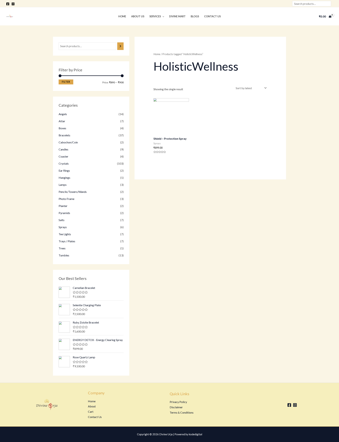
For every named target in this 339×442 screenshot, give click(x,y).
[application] (162, 16)
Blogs (195, 16)
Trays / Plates (67, 241)
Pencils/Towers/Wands (73, 191)
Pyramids (64, 213)
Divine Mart (177, 16)
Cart (90, 411)
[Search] (120, 46)
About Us (137, 16)
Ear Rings (64, 170)
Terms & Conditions (182, 412)
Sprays (63, 227)
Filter (66, 82)
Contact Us (212, 16)
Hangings (64, 177)
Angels (63, 114)
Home (122, 16)
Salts (61, 220)
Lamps (63, 184)
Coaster (63, 156)
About (92, 406)
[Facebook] (7, 3)
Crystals (64, 163)
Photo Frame (66, 198)
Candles (63, 149)
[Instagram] (13, 3)
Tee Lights (65, 234)
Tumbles (64, 255)
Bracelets (64, 135)
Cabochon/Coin (68, 142)
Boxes (62, 128)
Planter (63, 205)
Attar (62, 121)
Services (155, 16)
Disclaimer (176, 407)
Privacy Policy (178, 402)
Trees (62, 248)
